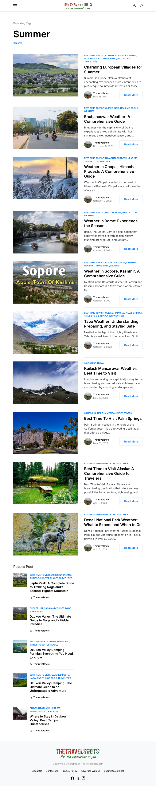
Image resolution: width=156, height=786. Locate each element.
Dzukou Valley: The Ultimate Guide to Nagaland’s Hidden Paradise (50, 620)
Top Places (123, 58)
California (90, 413)
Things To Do (108, 58)
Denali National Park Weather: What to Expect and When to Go (113, 522)
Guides (132, 55)
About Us (37, 770)
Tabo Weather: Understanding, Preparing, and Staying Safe (112, 323)
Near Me (125, 108)
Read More (131, 94)
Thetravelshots (101, 93)
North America (106, 413)
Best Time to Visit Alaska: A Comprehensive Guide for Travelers (109, 473)
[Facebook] (72, 778)
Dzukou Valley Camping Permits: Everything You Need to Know (51, 653)
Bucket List (112, 262)
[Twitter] (78, 778)
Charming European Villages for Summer (113, 69)
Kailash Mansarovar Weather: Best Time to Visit (110, 370)
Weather (89, 111)
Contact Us (52, 770)
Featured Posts (39, 641)
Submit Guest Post (114, 770)
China (93, 363)
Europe (123, 55)
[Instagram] (83, 778)
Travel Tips (90, 61)
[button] (15, 5)
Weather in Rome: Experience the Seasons (111, 223)
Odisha (134, 108)
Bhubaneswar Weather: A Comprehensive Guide (107, 119)
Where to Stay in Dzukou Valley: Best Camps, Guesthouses (48, 720)
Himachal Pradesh (116, 158)
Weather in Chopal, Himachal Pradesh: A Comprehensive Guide (110, 171)
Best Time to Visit (94, 55)
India (116, 108)
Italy (108, 212)
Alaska (88, 463)
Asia (86, 363)
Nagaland (65, 575)
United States (123, 413)
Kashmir (131, 262)
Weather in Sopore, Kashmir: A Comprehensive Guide (112, 273)
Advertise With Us (90, 770)
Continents (112, 55)
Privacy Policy (69, 770)
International (92, 58)
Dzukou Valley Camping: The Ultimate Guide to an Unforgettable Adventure (51, 687)
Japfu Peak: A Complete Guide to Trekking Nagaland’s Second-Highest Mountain (52, 587)
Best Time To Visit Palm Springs (113, 418)
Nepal (100, 363)
